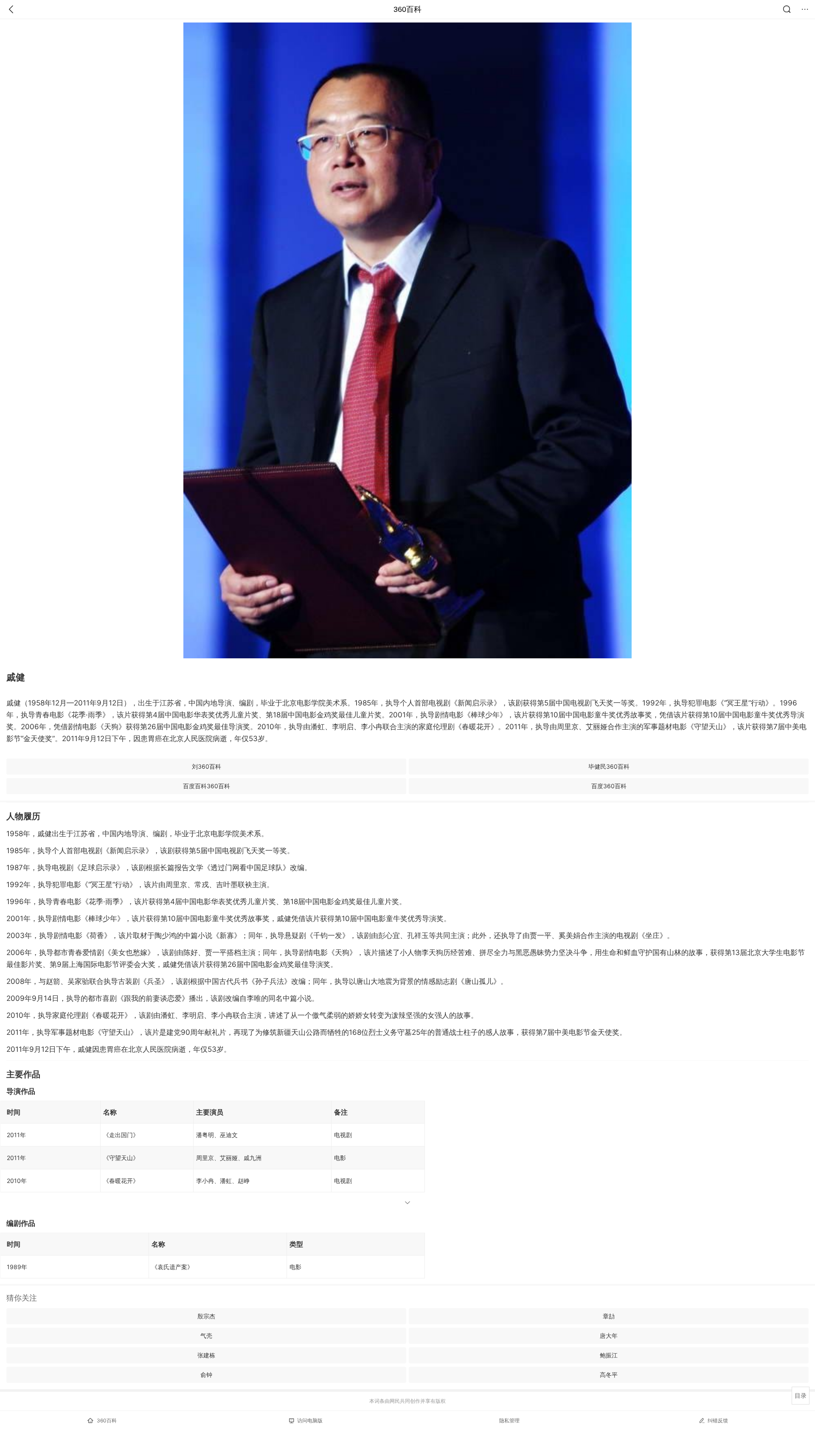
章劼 (609, 1316)
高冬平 (609, 1374)
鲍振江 (609, 1355)
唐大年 (609, 1335)
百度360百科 (609, 785)
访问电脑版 (310, 1420)
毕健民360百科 (609, 766)
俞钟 (206, 1374)
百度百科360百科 (206, 785)
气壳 (206, 1335)
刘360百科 (206, 766)
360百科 (407, 9)
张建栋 (206, 1355)
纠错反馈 (718, 1420)
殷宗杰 (206, 1316)
